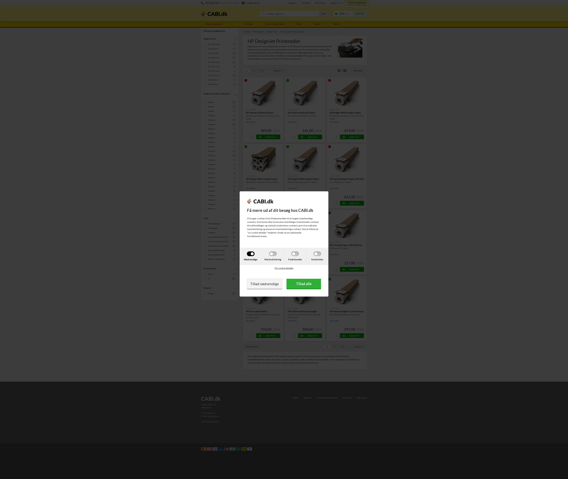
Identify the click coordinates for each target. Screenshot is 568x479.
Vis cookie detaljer (284, 268)
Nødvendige (250, 259)
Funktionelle (295, 259)
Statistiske (317, 259)
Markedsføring (272, 259)
